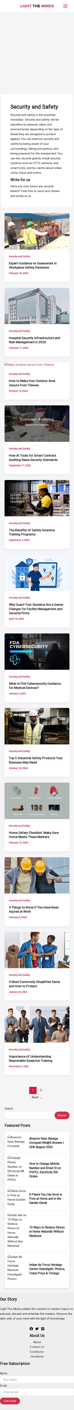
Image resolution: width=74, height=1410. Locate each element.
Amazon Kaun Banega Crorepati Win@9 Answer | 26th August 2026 (46, 1143)
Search (9, 1108)
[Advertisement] (37, 51)
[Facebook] (31, 1328)
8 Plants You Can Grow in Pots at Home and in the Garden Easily (45, 1199)
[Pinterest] (42, 1328)
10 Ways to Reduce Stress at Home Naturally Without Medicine (47, 1232)
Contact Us (37, 1347)
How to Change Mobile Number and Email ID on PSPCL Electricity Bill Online (45, 1170)
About (37, 1342)
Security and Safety (19, 256)
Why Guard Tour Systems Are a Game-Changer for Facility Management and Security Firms (36, 609)
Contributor (37, 1351)
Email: (3, 1385)
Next (37, 1097)
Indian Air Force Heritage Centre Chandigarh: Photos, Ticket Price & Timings (47, 1269)
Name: (4, 1373)
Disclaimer (37, 1356)
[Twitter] (37, 1328)
